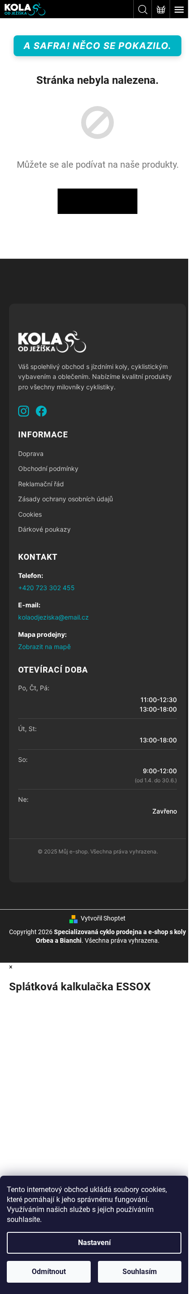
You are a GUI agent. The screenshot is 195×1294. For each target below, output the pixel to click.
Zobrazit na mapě (44, 646)
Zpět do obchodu (97, 201)
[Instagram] (23, 411)
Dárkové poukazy (44, 529)
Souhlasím (139, 1271)
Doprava (31, 453)
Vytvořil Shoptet (103, 918)
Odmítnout (49, 1271)
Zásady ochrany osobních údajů (65, 499)
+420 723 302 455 (46, 587)
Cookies (30, 514)
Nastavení (94, 1242)
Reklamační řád (41, 484)
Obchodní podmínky (48, 468)
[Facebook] (41, 411)
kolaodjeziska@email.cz (53, 617)
